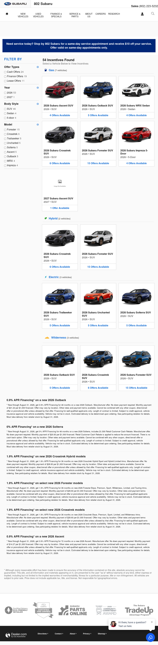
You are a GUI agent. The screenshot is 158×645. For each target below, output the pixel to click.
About (72, 633)
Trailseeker (14, 138)
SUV (11, 108)
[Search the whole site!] (153, 13)
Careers (101, 13)
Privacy (86, 633)
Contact (58, 633)
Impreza (12, 165)
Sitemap (101, 633)
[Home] (15, 4)
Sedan (11, 113)
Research (114, 13)
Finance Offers (17, 76)
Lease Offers (16, 80)
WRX (11, 160)
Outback (12, 156)
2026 (11, 92)
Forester (13, 129)
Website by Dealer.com (16, 635)
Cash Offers (15, 71)
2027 (11, 97)
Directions (42, 633)
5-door (11, 117)
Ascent (12, 152)
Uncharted (14, 143)
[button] (60, 97)
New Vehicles (23, 14)
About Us (89, 14)
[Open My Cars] (141, 14)
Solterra (12, 147)
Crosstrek (13, 134)
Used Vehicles (38, 14)
